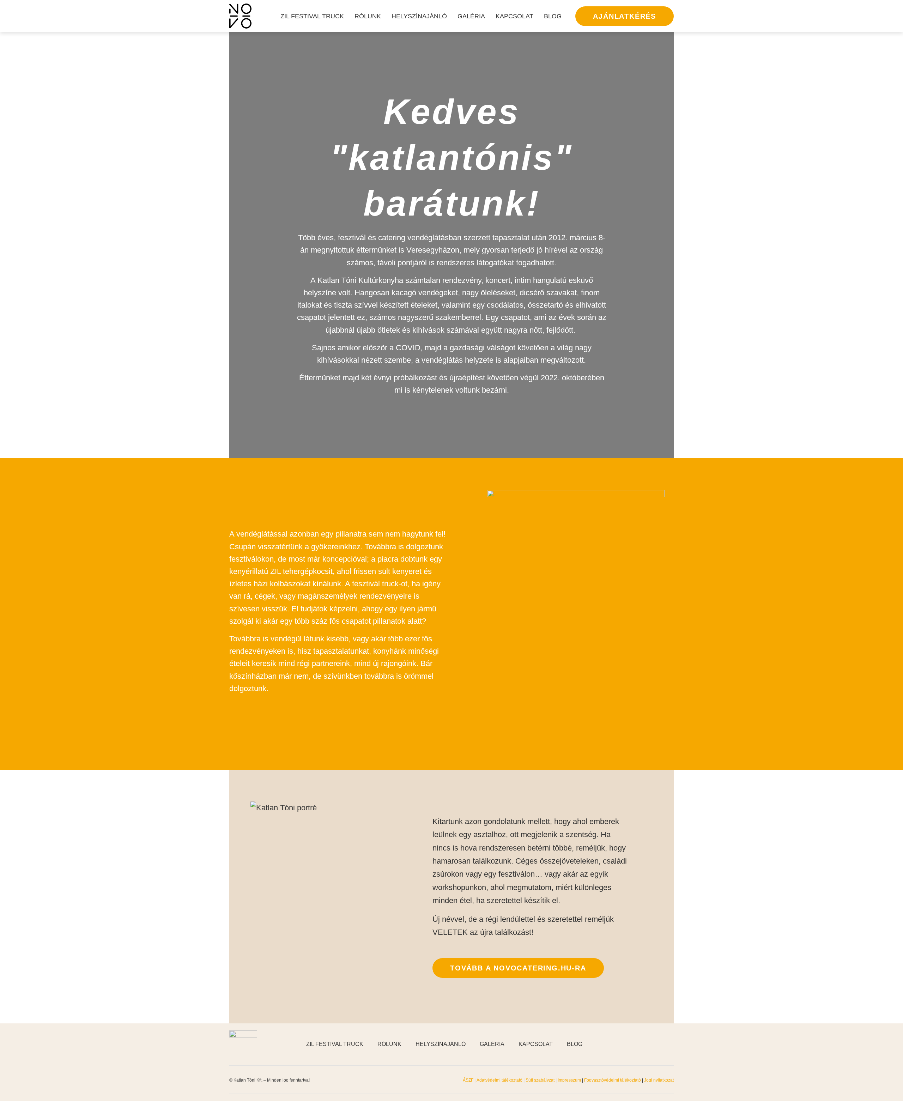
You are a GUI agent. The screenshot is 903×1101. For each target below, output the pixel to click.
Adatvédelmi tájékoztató (499, 1080)
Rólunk (367, 16)
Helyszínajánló (419, 16)
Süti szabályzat (541, 1080)
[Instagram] (652, 1044)
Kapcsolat (514, 16)
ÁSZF (468, 1080)
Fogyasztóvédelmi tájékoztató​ (613, 1080)
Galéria (471, 16)
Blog (553, 16)
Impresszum (569, 1080)
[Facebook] (634, 1044)
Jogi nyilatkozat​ (659, 1080)
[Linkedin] (670, 1044)
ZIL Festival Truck (312, 16)
